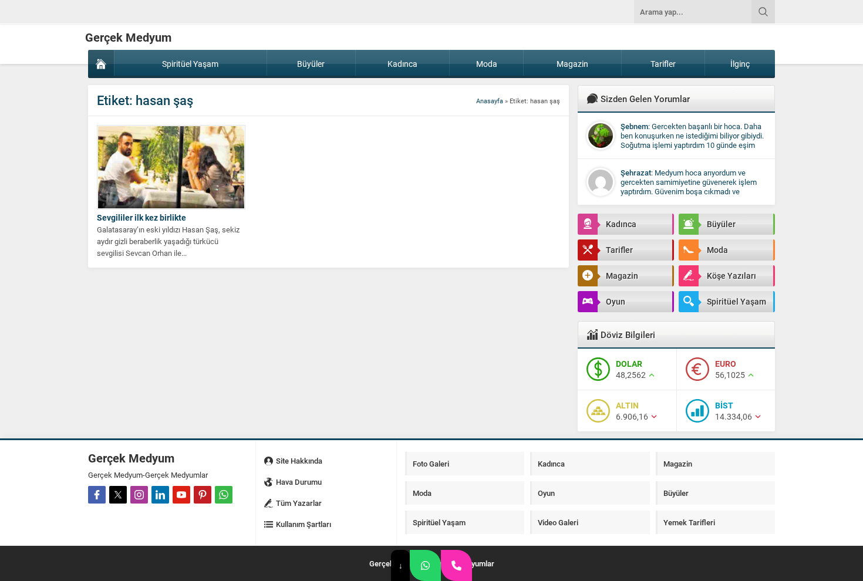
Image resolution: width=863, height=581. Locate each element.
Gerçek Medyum (128, 37)
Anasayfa (489, 100)
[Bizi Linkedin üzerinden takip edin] (160, 495)
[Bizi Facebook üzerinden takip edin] (97, 495)
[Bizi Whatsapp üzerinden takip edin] (223, 495)
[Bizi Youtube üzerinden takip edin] (181, 495)
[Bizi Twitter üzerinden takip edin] (118, 495)
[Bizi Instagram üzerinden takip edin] (139, 495)
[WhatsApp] (425, 565)
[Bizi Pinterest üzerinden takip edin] (202, 495)
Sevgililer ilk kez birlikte (141, 217)
